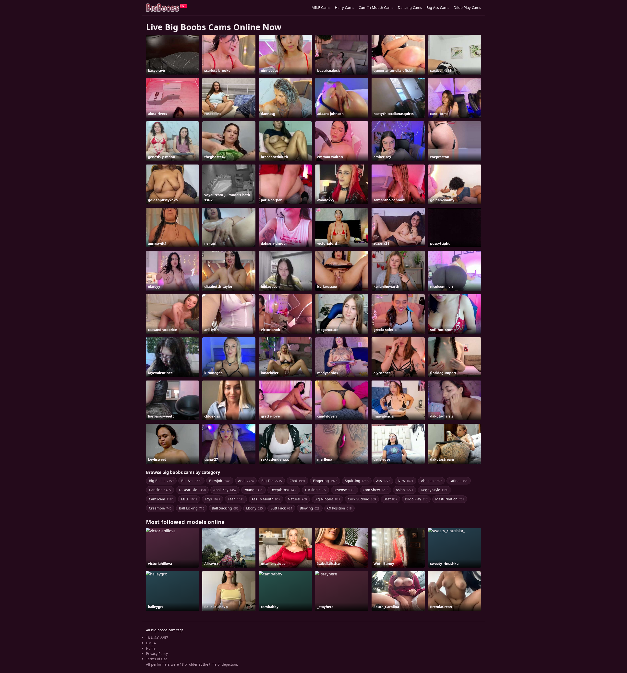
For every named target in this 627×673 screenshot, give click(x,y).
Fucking (315, 489)
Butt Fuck (281, 508)
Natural (297, 499)
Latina (458, 480)
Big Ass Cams (437, 7)
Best (390, 499)
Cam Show (375, 489)
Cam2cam (161, 499)
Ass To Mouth (266, 499)
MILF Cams (321, 7)
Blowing (310, 508)
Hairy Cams (344, 7)
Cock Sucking (362, 499)
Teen (236, 499)
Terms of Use (156, 659)
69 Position (339, 508)
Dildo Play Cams (467, 7)
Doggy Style (434, 489)
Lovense (344, 489)
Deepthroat (283, 489)
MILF (189, 499)
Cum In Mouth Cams (376, 7)
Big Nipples (327, 499)
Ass (383, 480)
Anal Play (225, 489)
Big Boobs (161, 480)
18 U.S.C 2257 (157, 637)
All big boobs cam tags (164, 630)
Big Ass (191, 480)
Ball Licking (191, 508)
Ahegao (431, 480)
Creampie (160, 508)
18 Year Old (192, 489)
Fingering (325, 480)
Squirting (357, 480)
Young (253, 489)
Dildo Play (416, 499)
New (405, 480)
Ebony (254, 508)
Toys (212, 499)
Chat (297, 480)
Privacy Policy (157, 653)
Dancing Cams (410, 7)
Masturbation (449, 499)
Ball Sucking (225, 508)
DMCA (151, 643)
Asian (404, 489)
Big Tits (271, 480)
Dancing (160, 489)
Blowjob (219, 480)
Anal (246, 480)
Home (151, 648)
